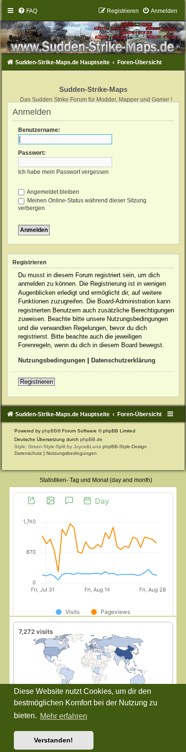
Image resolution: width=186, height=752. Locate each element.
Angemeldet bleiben (52, 192)
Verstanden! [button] (53, 740)
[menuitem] (27, 11)
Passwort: (32, 153)
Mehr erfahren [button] (63, 716)
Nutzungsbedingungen (51, 360)
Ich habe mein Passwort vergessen (63, 172)
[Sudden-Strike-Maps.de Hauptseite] (93, 30)
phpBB (49, 430)
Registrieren (36, 381)
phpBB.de (91, 439)
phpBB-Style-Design (125, 446)
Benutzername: (39, 130)
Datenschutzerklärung (123, 360)
